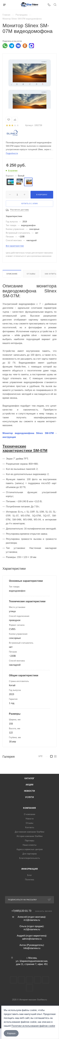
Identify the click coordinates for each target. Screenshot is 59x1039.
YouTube (29, 980)
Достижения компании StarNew (29, 832)
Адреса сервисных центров (30, 849)
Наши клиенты (29, 845)
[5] (17, 125)
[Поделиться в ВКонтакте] (18, 45)
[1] (7, 125)
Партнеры (29, 840)
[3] (12, 125)
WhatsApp (45, 980)
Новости (29, 791)
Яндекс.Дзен (29, 988)
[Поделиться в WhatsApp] (5, 45)
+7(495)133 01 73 (21, 911)
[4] (15, 125)
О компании (29, 814)
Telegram (21, 980)
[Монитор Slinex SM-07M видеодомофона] (29, 72)
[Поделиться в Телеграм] (11, 45)
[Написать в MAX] (31, 45)
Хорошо (11, 1033)
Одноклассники (37, 980)
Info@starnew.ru (31, 948)
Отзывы (31, 274)
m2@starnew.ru (32, 929)
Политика (29, 879)
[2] (9, 125)
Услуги (29, 797)
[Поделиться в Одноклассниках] (24, 45)
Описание (11, 274)
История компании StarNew (29, 836)
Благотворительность (29, 858)
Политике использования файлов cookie (33, 1025)
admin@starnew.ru (32, 938)
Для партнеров (29, 854)
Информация (29, 869)
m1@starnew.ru (32, 920)
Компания (29, 808)
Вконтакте (13, 980)
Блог (29, 875)
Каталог (30, 778)
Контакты (29, 827)
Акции (29, 785)
